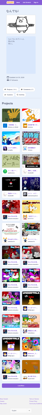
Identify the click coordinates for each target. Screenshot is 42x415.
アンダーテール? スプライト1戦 (13, 353)
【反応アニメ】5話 (33, 216)
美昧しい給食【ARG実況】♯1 (33, 170)
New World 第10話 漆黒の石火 (33, 285)
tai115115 (30, 218)
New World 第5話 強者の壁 (13, 376)
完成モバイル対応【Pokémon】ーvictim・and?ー (13, 193)
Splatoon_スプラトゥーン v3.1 (33, 353)
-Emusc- (30, 150)
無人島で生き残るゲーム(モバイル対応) (33, 376)
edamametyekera (33, 196)
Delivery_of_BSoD (13, 127)
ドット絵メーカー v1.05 (13, 170)
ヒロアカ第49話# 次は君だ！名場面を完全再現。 (13, 148)
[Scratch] (10, 2)
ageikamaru (11, 173)
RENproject (31, 310)
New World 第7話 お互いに (13, 331)
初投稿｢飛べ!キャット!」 (33, 125)
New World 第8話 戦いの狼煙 (13, 308)
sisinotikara (31, 333)
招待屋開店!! (32, 148)
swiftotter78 (11, 241)
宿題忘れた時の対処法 (33, 331)
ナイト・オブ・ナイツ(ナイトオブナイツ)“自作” (33, 193)
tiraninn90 (31, 173)
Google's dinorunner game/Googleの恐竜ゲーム (13, 239)
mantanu (30, 127)
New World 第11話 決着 (13, 285)
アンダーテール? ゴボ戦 (33, 308)
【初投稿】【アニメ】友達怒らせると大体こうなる (13, 125)
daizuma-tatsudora (13, 218)
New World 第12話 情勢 (33, 262)
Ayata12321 (31, 378)
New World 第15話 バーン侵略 (13, 216)
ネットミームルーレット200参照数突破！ (33, 239)
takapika (10, 150)
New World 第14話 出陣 (13, 262)
